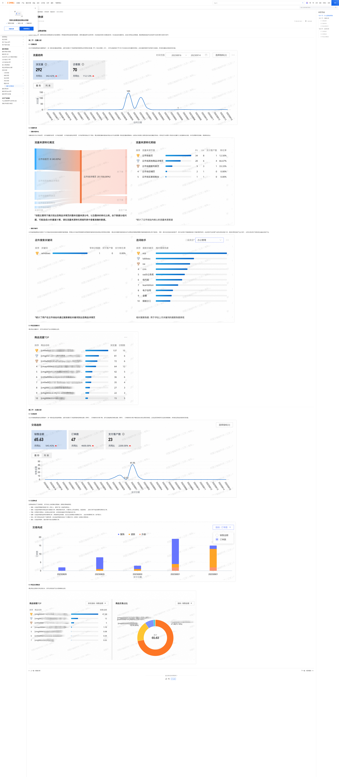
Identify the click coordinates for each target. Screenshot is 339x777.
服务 (52, 3)
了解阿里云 (58, 3)
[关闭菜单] (3, 3)
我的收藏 (309, 21)
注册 (329, 3)
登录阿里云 (26, 29)
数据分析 (52, 11)
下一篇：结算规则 (306, 670)
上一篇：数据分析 (35, 670)
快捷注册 (11, 29)
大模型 (18, 3)
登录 (335, 3)
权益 (34, 3)
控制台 (324, 3)
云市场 (43, 3)
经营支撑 (46, 11)
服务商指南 (40, 11)
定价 (38, 3)
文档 (317, 3)
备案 (320, 3)
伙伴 (48, 3)
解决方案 (28, 3)
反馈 (174, 679)
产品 (23, 3)
